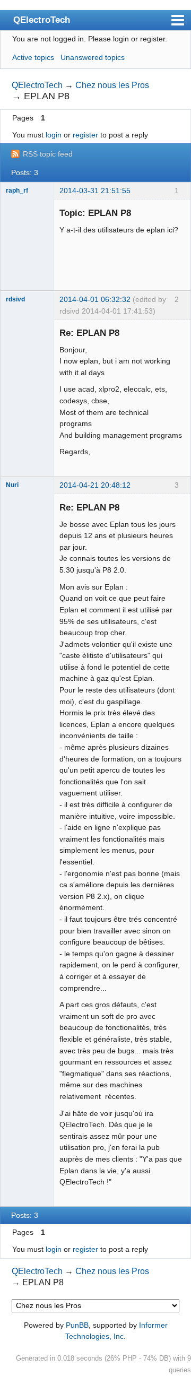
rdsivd (15, 299)
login (54, 135)
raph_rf (17, 190)
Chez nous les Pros (112, 85)
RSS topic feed (48, 154)
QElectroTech (41, 19)
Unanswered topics (92, 57)
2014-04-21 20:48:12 (95, 485)
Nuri (12, 485)
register (85, 135)
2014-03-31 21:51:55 (95, 190)
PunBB (77, 1325)
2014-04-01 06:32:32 (95, 299)
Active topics (33, 57)
